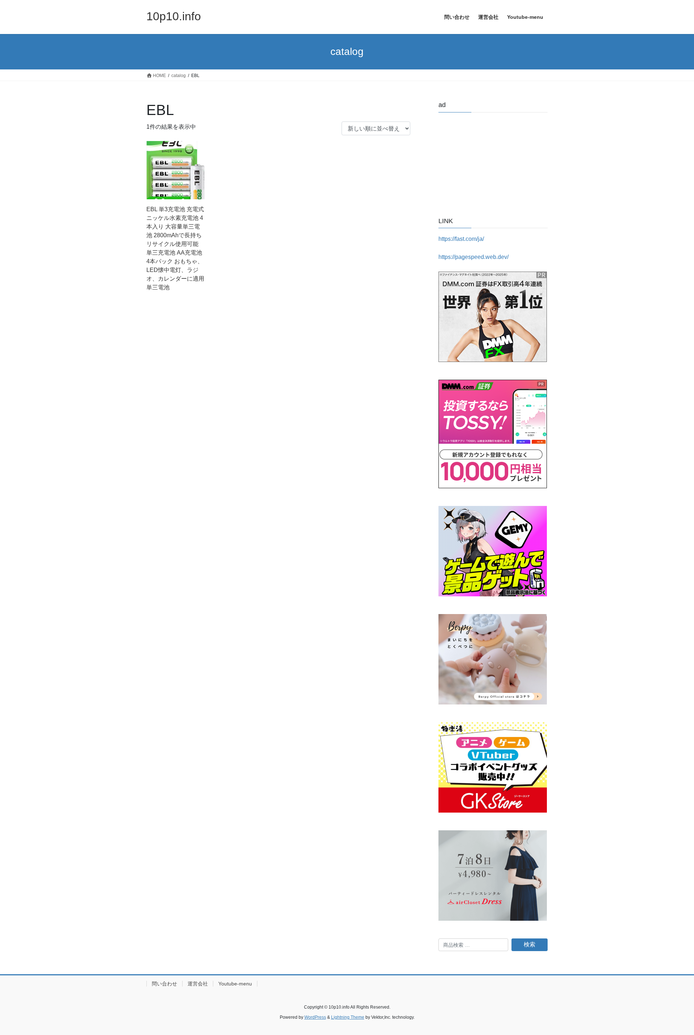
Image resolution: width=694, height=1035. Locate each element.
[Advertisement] (493, 163)
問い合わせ (164, 984)
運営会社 (198, 984)
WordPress (315, 1017)
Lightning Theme (347, 1017)
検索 (529, 944)
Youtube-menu (235, 984)
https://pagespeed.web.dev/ (473, 257)
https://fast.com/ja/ (461, 239)
